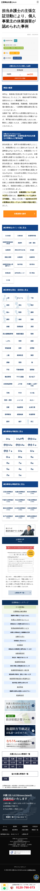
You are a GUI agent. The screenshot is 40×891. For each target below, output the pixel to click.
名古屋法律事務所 (20, 509)
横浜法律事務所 (8, 509)
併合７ (8, 451)
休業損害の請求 (20, 214)
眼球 (7, 421)
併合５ (32, 445)
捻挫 (20, 319)
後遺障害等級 (32, 235)
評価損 (32, 250)
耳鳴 (7, 393)
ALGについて (15, 834)
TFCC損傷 (20, 377)
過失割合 (32, 264)
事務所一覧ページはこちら (15, 817)
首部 (20, 341)
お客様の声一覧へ (20, 592)
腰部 (7, 319)
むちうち (20, 298)
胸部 (32, 355)
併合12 (8, 445)
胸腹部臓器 (20, 334)
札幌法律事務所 (20, 492)
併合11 (32, 438)
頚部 (20, 312)
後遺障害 (32, 257)
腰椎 (32, 312)
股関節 (32, 369)
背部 (20, 362)
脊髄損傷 (8, 348)
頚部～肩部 (8, 400)
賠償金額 (8, 273)
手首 (7, 369)
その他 (8, 280)
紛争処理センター (20, 273)
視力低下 (32, 377)
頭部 (7, 305)
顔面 (32, 341)
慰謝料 (20, 243)
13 (20, 451)
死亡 (32, 421)
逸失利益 (20, 264)
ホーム (5, 826)
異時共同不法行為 (20, 250)
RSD (20, 393)
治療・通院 (32, 243)
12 (32, 451)
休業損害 (20, 257)
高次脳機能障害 (8, 334)
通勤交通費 (8, 257)
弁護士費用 (25, 830)
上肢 (7, 298)
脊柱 (20, 305)
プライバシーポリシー (20, 867)
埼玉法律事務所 (20, 500)
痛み (7, 312)
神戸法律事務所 (8, 517)
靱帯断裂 (8, 414)
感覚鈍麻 (20, 414)
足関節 (32, 348)
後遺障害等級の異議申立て (8, 265)
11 (8, 457)
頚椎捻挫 (20, 326)
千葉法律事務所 (32, 500)
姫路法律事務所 (20, 517)
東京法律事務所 (32, 492)
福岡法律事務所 (17, 58)
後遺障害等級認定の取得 (8, 242)
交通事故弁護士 (31, 870)
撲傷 (7, 362)
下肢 (32, 298)
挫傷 (7, 326)
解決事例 (15, 830)
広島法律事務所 (8, 492)
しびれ (8, 341)
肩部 (32, 326)
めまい (32, 400)
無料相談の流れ (5, 834)
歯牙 (20, 421)
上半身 (20, 384)
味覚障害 (32, 414)
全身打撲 (32, 407)
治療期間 (8, 250)
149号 (20, 438)
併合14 (20, 445)
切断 (7, 407)
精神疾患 (20, 355)
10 (20, 457)
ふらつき (20, 400)
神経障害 (20, 407)
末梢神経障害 (7, 384)
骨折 (32, 305)
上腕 (7, 355)
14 (8, 438)
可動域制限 (20, 369)
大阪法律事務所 (32, 509)
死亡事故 (32, 273)
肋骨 (20, 348)
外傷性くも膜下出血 (32, 384)
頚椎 (32, 319)
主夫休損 (8, 235)
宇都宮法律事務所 (7, 500)
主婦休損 (20, 235)
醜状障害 (8, 377)
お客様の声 (25, 834)
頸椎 (32, 334)
